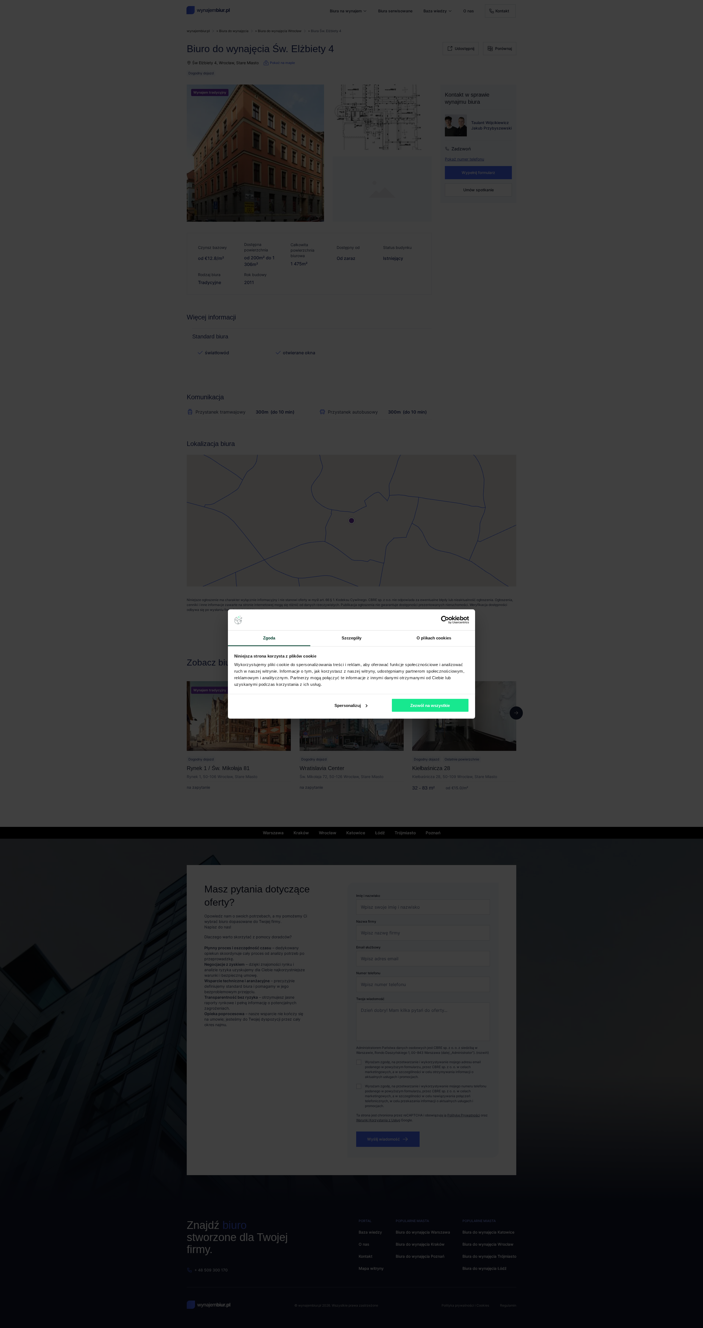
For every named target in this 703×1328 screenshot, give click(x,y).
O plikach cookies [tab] (434, 638)
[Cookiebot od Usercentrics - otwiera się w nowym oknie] (445, 620)
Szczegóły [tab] (352, 638)
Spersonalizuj (347, 705)
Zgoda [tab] (269, 638)
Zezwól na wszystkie (430, 705)
